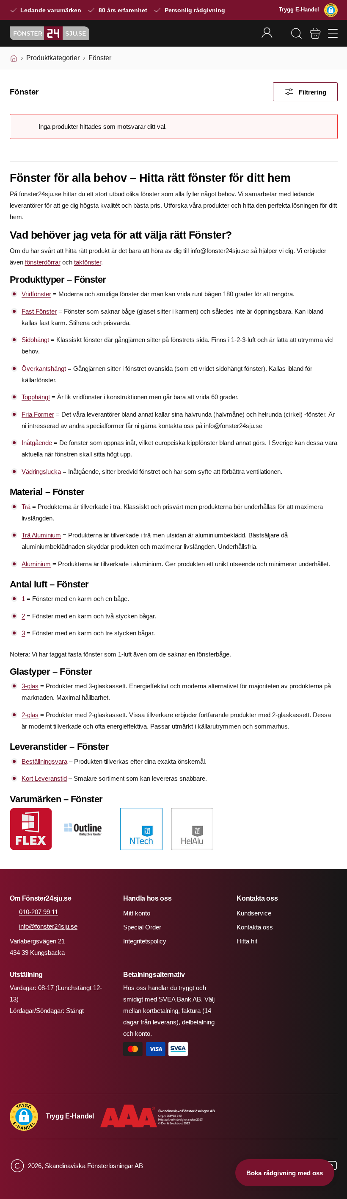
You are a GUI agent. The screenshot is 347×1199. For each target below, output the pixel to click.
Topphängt (36, 397)
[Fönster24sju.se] (49, 33)
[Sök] (296, 33)
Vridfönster (36, 294)
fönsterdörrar (43, 262)
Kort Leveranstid (44, 778)
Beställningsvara (44, 761)
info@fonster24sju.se (48, 926)
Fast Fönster (39, 311)
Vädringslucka (41, 471)
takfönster (87, 262)
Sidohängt (35, 339)
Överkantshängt (44, 368)
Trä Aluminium (41, 535)
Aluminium (36, 564)
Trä (26, 506)
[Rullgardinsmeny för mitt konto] (272, 33)
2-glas (30, 714)
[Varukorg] (315, 33)
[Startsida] (14, 58)
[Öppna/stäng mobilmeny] (333, 33)
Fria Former (38, 414)
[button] (331, 10)
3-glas (30, 686)
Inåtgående (37, 442)
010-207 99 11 (38, 911)
